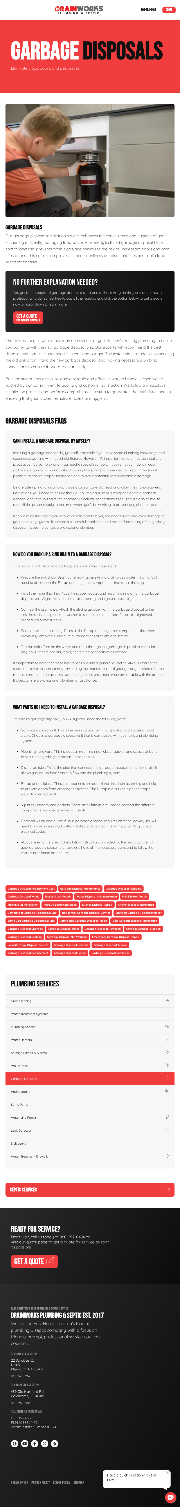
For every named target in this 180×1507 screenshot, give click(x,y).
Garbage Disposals (24, 1079)
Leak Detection (21, 1131)
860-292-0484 (148, 10)
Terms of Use (19, 1482)
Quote (169, 10)
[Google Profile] (14, 1443)
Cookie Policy (61, 1482)
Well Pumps (19, 1066)
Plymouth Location (26, 1354)
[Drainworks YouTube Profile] (24, 1443)
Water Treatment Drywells (29, 1156)
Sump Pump (19, 1105)
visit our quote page (29, 1242)
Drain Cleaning (21, 1001)
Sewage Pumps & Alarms (29, 1053)
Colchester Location (27, 1385)
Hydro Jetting (21, 1092)
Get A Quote (28, 317)
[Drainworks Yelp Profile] (54, 1443)
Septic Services (23, 1190)
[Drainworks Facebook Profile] (34, 1443)
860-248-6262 (21, 1376)
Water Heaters (21, 1040)
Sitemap (79, 1482)
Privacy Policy (40, 1482)
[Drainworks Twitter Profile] (44, 1443)
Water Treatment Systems (30, 1014)
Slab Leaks (18, 1143)
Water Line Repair (23, 1118)
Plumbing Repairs (23, 1027)
